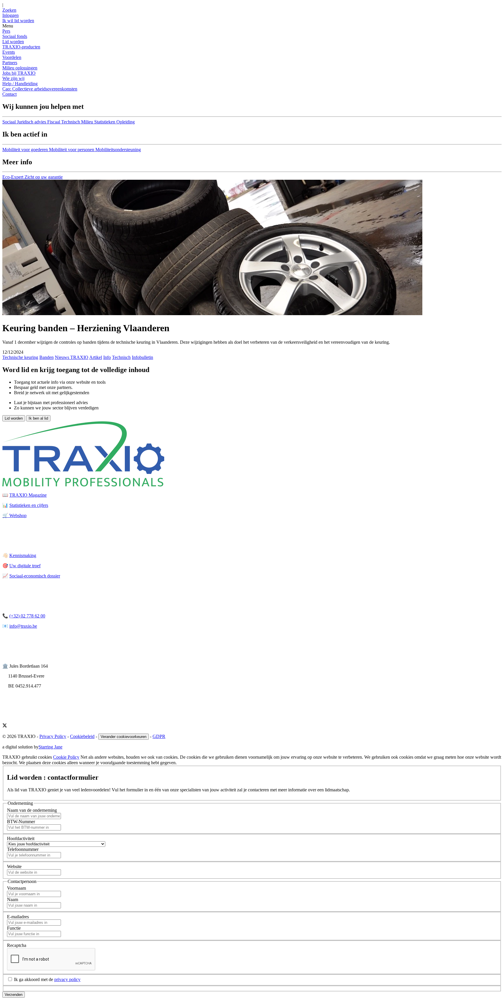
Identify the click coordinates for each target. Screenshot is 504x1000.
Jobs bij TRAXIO (19, 73)
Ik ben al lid (38, 418)
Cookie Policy (66, 757)
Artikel (95, 357)
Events (8, 52)
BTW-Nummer (21, 821)
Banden (46, 357)
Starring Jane (50, 746)
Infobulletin (142, 357)
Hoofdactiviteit (20, 838)
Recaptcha (16, 945)
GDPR (159, 736)
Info (107, 357)
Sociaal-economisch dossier (34, 575)
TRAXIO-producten (21, 46)
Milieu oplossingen (19, 67)
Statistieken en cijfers (28, 505)
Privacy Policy (52, 736)
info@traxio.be (23, 626)
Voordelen (11, 57)
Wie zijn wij (13, 78)
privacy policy (67, 979)
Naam (12, 899)
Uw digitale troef (25, 565)
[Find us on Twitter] (4, 726)
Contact (9, 94)
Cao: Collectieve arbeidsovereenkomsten (39, 88)
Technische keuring (20, 357)
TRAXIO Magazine (28, 495)
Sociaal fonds (14, 36)
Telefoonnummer (22, 849)
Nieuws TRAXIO (71, 357)
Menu (7, 25)
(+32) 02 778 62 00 (27, 615)
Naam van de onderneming (32, 810)
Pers (6, 31)
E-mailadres (18, 916)
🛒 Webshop (14, 515)
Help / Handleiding (20, 83)
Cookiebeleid (82, 736)
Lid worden (13, 41)
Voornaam (16, 888)
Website (14, 866)
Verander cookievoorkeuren (123, 736)
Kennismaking (22, 555)
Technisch (121, 357)
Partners (9, 62)
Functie (14, 928)
